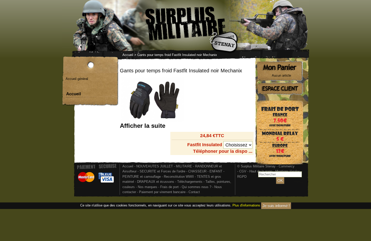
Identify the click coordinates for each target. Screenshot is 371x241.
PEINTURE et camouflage (141, 176)
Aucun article (281, 75)
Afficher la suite (142, 125)
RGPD (242, 176)
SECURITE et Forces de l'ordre (162, 171)
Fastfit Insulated (204, 144)
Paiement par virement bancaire (162, 192)
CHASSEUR (197, 171)
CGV (242, 171)
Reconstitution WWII (179, 176)
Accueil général (77, 79)
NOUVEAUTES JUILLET (154, 166)
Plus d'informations (246, 205)
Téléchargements (189, 182)
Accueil (127, 55)
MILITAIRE (184, 166)
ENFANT (215, 171)
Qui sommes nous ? (197, 187)
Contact (194, 192)
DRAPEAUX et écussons (155, 182)
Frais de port (170, 187)
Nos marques (147, 187)
